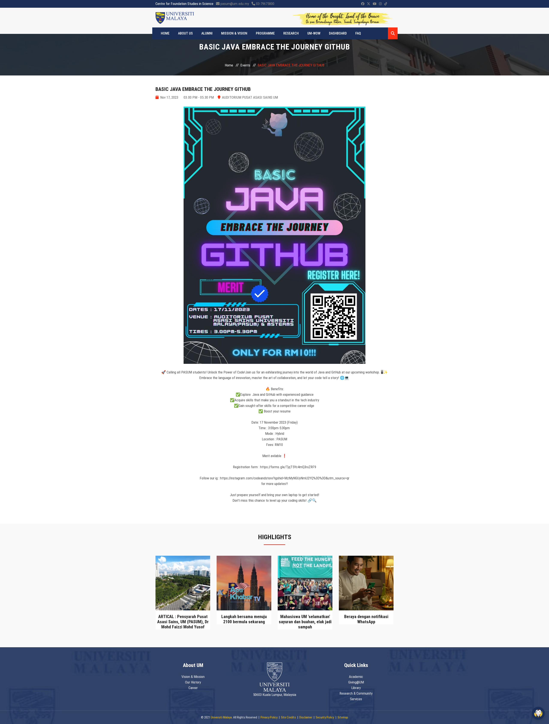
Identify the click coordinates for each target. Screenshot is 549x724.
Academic (356, 676)
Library (356, 688)
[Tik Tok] (385, 4)
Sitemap (343, 717)
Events (245, 65)
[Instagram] (380, 4)
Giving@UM (356, 682)
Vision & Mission (193, 676)
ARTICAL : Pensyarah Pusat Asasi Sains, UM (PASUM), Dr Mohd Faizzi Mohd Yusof (183, 621)
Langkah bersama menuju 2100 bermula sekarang (244, 619)
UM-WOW (313, 33)
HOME (165, 33)
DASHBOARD (338, 33)
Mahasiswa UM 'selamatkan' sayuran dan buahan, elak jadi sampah (305, 621)
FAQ (358, 33)
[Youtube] (374, 4)
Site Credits (288, 717)
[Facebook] (362, 4)
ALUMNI (207, 33)
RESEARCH (291, 33)
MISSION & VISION (234, 33)
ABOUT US (185, 33)
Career (193, 688)
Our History (193, 682)
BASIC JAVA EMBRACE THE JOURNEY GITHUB (203, 89)
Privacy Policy (269, 717)
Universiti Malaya (221, 717)
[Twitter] (368, 4)
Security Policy (325, 717)
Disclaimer (305, 717)
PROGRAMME (265, 33)
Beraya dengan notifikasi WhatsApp (366, 619)
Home (229, 65)
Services (356, 699)
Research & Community (356, 693)
